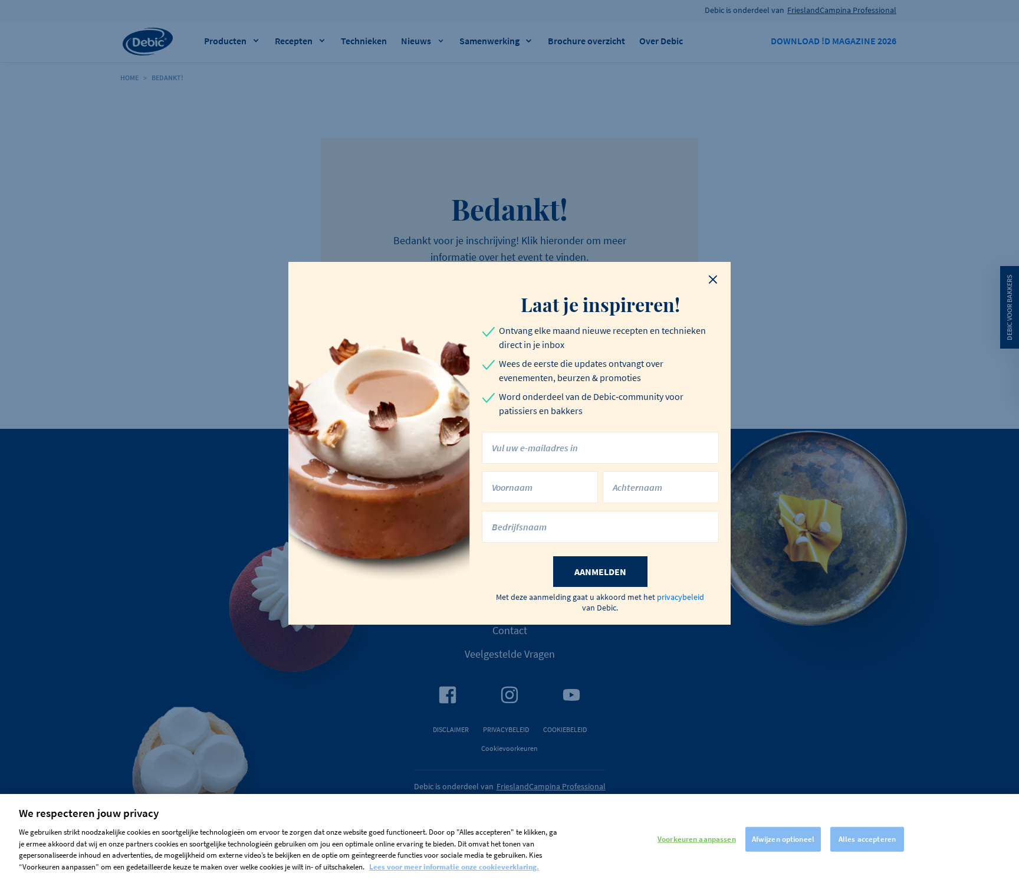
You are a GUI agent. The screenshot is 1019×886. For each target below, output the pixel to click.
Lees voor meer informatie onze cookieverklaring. (454, 866)
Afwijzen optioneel (783, 839)
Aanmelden (600, 571)
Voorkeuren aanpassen (697, 839)
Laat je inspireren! (600, 304)
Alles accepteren (867, 839)
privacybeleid (680, 597)
